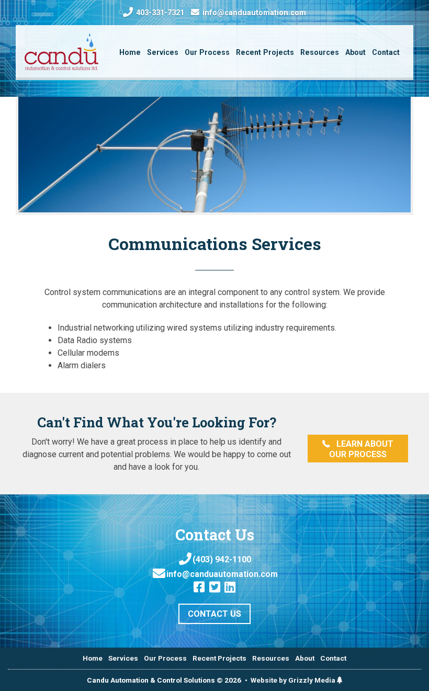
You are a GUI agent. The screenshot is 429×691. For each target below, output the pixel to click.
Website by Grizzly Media (294, 680)
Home (93, 658)
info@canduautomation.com (253, 13)
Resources (270, 658)
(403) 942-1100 (222, 559)
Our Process (165, 658)
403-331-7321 (159, 12)
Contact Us (214, 614)
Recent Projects (219, 658)
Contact (333, 658)
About (304, 658)
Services (123, 658)
